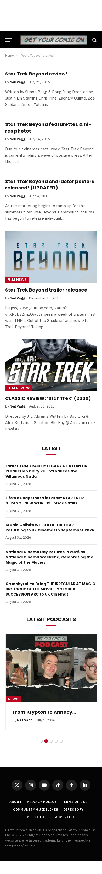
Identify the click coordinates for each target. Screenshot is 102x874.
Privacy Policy (42, 802)
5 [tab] (61, 741)
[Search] (94, 40)
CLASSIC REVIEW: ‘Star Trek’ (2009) (48, 398)
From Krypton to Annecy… (44, 712)
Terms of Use (74, 802)
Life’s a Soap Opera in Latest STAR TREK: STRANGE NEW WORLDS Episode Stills (44, 500)
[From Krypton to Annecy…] (51, 668)
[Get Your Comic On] (53, 39)
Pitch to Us (38, 817)
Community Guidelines (35, 809)
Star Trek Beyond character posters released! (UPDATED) (49, 184)
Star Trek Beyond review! (36, 73)
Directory (74, 809)
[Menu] (8, 40)
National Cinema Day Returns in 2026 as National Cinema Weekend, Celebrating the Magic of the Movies (49, 557)
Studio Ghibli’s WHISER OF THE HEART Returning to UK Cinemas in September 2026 (49, 527)
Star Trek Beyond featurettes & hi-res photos (48, 127)
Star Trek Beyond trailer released (46, 290)
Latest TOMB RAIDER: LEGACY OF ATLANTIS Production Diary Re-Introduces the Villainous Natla (46, 471)
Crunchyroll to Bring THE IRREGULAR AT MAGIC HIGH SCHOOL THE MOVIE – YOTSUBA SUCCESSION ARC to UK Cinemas (50, 589)
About (15, 802)
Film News (17, 279)
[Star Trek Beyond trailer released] (51, 257)
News (13, 698)
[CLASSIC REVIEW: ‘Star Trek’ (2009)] (51, 365)
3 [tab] (51, 741)
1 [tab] (41, 741)
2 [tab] (46, 741)
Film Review (18, 388)
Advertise (65, 817)
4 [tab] (56, 741)
